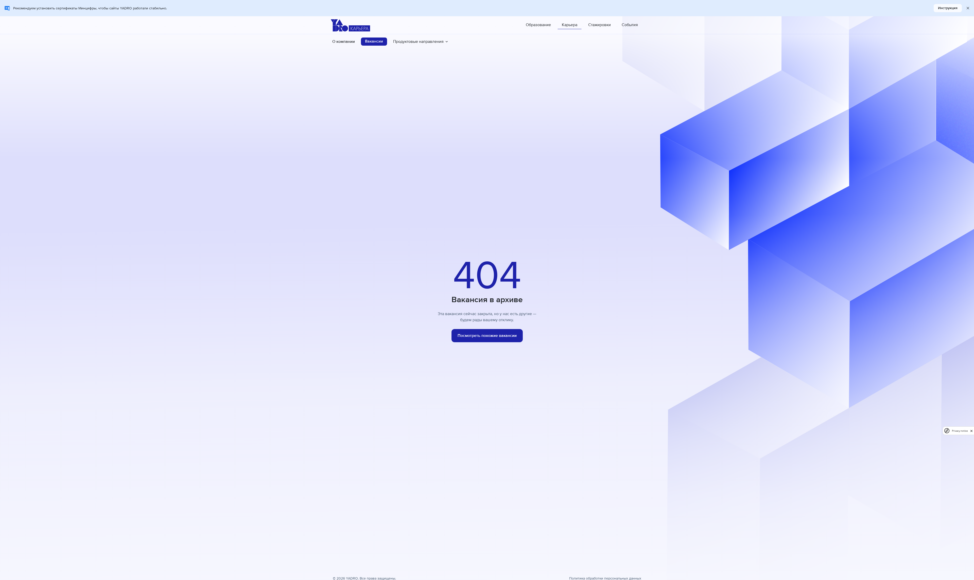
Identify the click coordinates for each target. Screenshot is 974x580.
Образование (538, 24)
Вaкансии (374, 41)
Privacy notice (960, 430)
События (630, 24)
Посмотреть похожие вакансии (487, 335)
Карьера (569, 24)
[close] (971, 431)
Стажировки (599, 24)
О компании (343, 41)
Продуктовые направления (418, 41)
